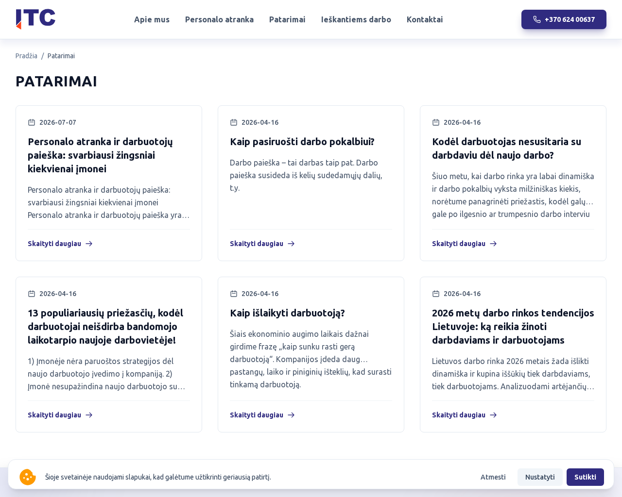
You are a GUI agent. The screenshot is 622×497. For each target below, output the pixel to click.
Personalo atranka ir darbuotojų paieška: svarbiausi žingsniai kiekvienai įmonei (100, 155)
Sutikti (585, 477)
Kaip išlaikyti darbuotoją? (287, 312)
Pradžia (26, 56)
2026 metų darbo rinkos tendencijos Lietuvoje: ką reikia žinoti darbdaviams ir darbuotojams (513, 326)
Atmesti (493, 477)
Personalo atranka (219, 19)
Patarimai (287, 19)
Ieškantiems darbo (356, 19)
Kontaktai (425, 19)
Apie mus (152, 19)
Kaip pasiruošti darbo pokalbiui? (302, 141)
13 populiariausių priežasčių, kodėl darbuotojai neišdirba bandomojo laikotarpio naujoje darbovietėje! (105, 326)
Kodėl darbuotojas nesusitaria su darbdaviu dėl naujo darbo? (506, 148)
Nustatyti (540, 477)
